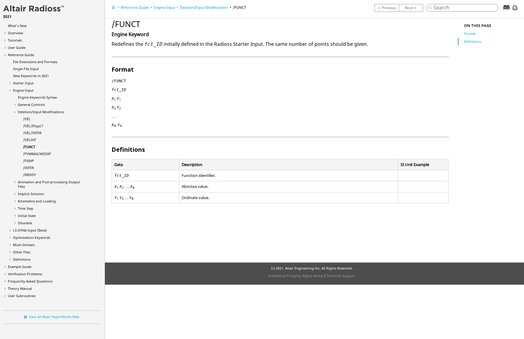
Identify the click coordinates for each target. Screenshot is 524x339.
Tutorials (15, 40)
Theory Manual (20, 288)
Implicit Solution (31, 194)
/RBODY (29, 174)
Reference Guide (21, 55)
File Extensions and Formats (35, 61)
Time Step (25, 208)
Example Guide (20, 266)
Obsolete (25, 223)
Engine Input (23, 90)
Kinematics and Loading (37, 201)
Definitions (21, 259)
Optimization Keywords (31, 237)
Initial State (27, 215)
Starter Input (23, 83)
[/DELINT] (387, 8)
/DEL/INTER (32, 133)
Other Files (21, 252)
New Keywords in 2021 (31, 75)
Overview (15, 33)
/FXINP (28, 160)
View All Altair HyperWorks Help (54, 316)
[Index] (504, 12)
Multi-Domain (24, 244)
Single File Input (26, 68)
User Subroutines (21, 295)
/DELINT (29, 139)
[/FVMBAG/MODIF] (412, 8)
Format (469, 33)
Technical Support (341, 275)
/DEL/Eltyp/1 (33, 126)
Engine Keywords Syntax (37, 97)
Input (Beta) (30, 230)
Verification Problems (25, 274)
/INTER (28, 167)
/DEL (27, 119)
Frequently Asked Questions (30, 281)
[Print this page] (515, 10)
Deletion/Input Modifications (41, 112)
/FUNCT (29, 146)
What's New (17, 25)
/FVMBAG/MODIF (37, 153)
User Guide (16, 47)
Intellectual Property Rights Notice (295, 275)
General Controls (31, 104)
